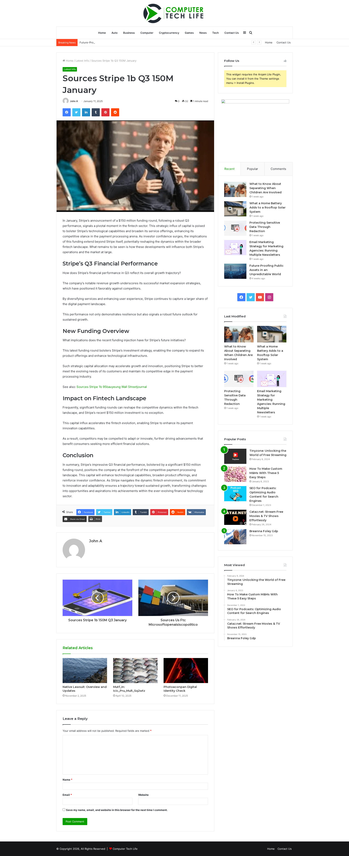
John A (74, 101)
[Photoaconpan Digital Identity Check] (186, 670)
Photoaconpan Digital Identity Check (180, 689)
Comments (278, 169)
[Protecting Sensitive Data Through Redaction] (235, 228)
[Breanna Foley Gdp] (235, 536)
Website (143, 794)
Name (67, 779)
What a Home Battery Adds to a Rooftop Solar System (267, 207)
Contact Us (231, 32)
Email (67, 794)
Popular (252, 169)
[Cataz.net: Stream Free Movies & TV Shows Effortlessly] (235, 517)
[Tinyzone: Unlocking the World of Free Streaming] (235, 456)
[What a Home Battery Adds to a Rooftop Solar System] (235, 208)
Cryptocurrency (169, 32)
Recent (229, 169)
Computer (146, 32)
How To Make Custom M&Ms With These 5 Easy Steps (265, 473)
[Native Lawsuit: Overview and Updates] (85, 670)
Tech (215, 32)
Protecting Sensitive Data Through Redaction (264, 227)
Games (189, 32)
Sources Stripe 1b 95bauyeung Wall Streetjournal (112, 387)
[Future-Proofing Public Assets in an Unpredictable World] (235, 271)
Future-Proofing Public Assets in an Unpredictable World (115, 42)
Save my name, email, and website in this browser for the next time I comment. (117, 810)
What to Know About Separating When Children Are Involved (265, 188)
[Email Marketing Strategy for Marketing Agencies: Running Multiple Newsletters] (235, 247)
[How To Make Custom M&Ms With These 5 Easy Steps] (235, 474)
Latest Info (82, 60)
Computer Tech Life (125, 848)
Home (102, 32)
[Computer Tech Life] (174, 13)
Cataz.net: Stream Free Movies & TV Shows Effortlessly (266, 516)
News (203, 32)
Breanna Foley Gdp (263, 531)
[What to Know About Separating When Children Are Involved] (235, 189)
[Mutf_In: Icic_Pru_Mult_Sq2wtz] (135, 670)
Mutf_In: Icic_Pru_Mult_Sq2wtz (129, 689)
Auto (114, 32)
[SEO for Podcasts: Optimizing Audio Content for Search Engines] (235, 493)
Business (129, 32)
